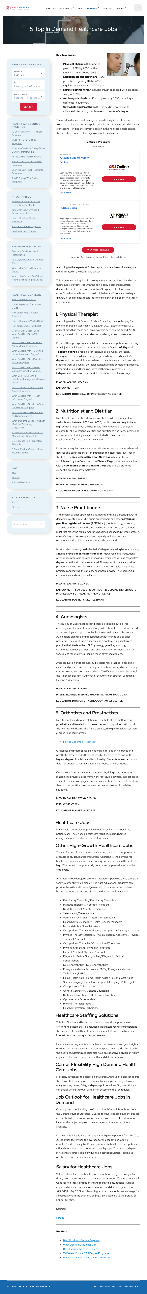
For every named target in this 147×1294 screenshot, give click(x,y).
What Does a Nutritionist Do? (79, 1244)
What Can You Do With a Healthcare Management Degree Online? (28, 379)
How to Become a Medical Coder (28, 320)
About (15, 502)
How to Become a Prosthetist (79, 741)
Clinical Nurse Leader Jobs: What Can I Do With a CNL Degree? (25, 334)
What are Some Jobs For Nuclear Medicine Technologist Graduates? (28, 424)
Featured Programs (98, 142)
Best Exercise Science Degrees (80, 1249)
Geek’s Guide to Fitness (24, 231)
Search (28, 106)
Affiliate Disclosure (21, 482)
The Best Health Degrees (17, 8)
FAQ (14, 472)
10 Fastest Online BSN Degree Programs (86, 1253)
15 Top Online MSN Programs (26, 156)
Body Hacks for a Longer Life (26, 226)
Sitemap (16, 477)
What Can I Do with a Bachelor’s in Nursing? (87, 1257)
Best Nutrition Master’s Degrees (81, 1240)
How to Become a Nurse (24, 299)
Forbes (60, 1217)
